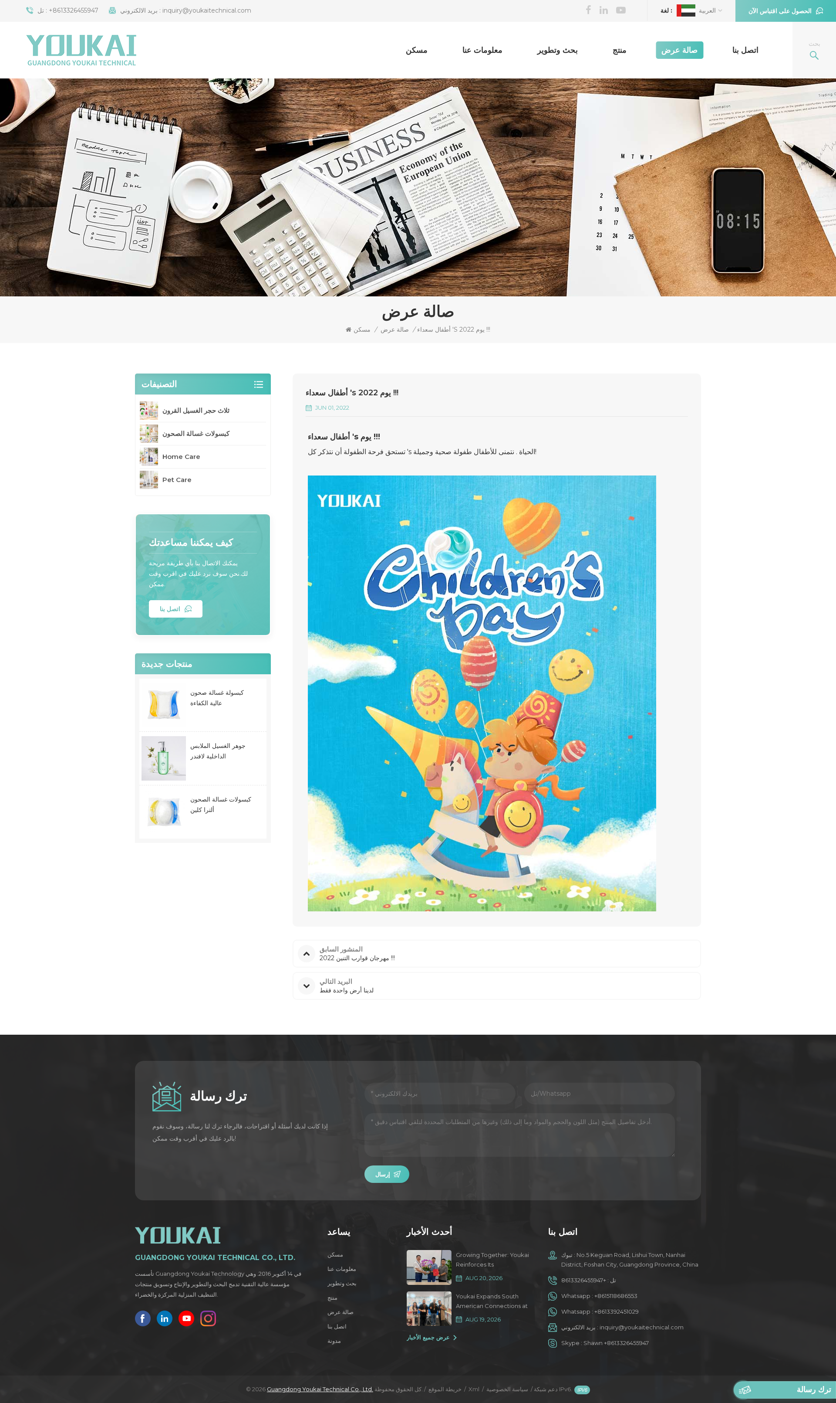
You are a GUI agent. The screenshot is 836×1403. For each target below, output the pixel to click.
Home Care (181, 456)
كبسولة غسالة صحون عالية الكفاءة (217, 698)
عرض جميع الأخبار (428, 1337)
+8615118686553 (615, 1295)
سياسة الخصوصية (507, 1389)
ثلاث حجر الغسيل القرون (195, 410)
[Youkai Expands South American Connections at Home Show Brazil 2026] (429, 1308)
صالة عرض (679, 50)
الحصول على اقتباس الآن (780, 11)
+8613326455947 (73, 10)
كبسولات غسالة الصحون (195, 433)
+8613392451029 (616, 1311)
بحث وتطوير (557, 50)
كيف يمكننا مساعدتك (191, 542)
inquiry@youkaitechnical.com (206, 10)
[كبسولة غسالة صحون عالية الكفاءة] (164, 705)
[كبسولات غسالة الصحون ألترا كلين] (164, 812)
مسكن (417, 50)
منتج (620, 50)
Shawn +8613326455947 (616, 1342)
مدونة (334, 1340)
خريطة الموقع (445, 1389)
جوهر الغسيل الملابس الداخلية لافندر (218, 751)
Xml (474, 1389)
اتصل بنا (745, 50)
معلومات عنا (482, 50)
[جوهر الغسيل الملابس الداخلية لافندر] (164, 758)
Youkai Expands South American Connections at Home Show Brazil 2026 (492, 1302)
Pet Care (177, 480)
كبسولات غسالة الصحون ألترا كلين (220, 804)
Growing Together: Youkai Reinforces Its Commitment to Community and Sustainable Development (493, 1260)
